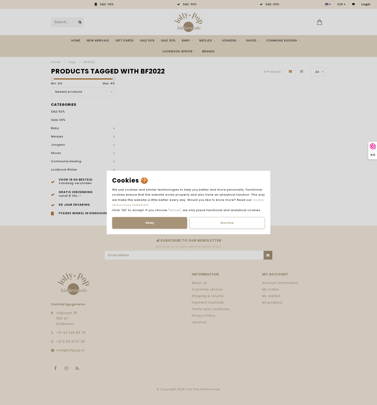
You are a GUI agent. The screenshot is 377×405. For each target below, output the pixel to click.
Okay (149, 223)
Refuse (174, 210)
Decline (227, 223)
